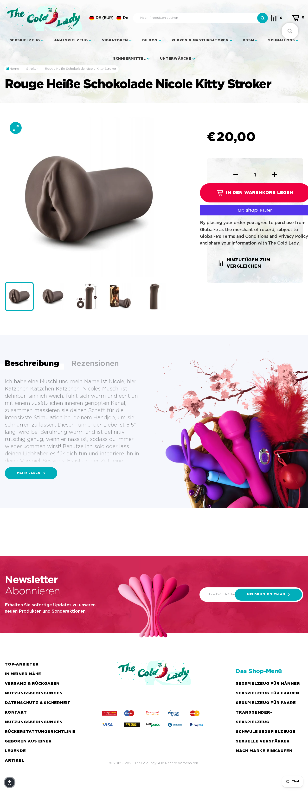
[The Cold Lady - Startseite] (44, 18)
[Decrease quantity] (235, 174)
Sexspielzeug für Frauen (267, 693)
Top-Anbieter (22, 664)
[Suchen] (262, 18)
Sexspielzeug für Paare (266, 703)
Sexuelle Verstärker (263, 741)
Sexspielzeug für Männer (268, 683)
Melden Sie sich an (266, 594)
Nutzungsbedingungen (34, 693)
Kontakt (16, 712)
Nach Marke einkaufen (264, 751)
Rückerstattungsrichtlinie (40, 732)
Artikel (14, 760)
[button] (109, 18)
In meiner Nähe (23, 674)
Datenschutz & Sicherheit (38, 703)
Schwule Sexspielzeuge (265, 732)
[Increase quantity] (274, 174)
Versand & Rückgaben (32, 683)
